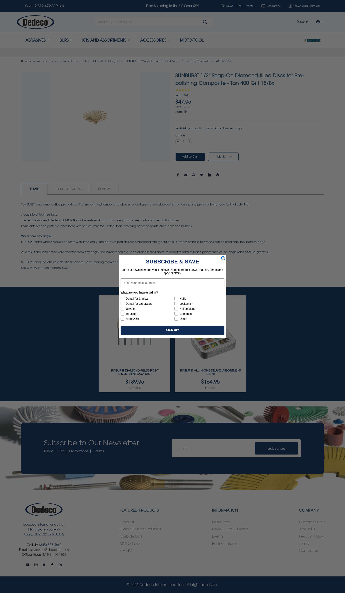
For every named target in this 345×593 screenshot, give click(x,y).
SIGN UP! (172, 330)
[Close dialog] (223, 258)
